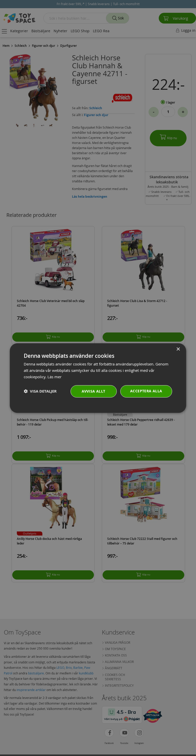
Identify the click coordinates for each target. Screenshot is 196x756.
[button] (40, 391)
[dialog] (98, 378)
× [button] (178, 349)
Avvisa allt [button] (93, 391)
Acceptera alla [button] (146, 390)
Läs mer (54, 376)
